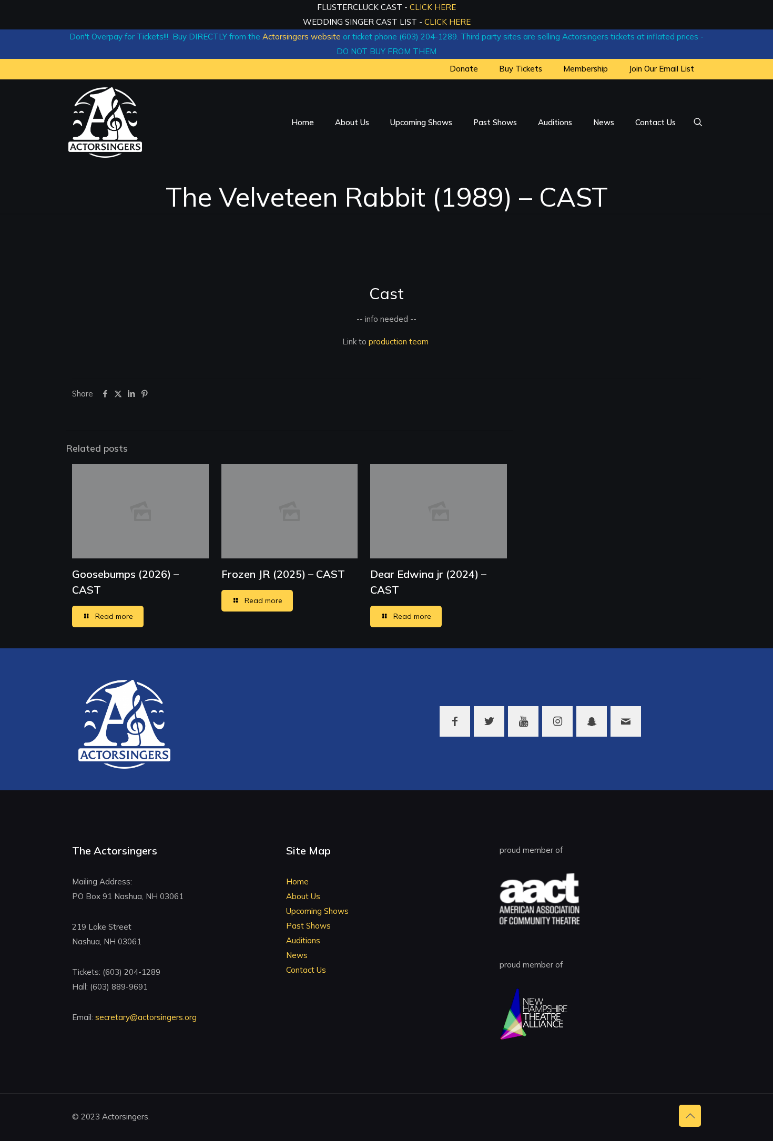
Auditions (303, 940)
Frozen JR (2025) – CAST (283, 573)
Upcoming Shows (317, 911)
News (297, 955)
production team (399, 342)
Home (297, 882)
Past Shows (308, 926)
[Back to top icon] (690, 1116)
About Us (303, 896)
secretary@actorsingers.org (146, 1017)
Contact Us (306, 970)
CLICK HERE (433, 7)
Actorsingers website (301, 37)
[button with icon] (455, 721)
